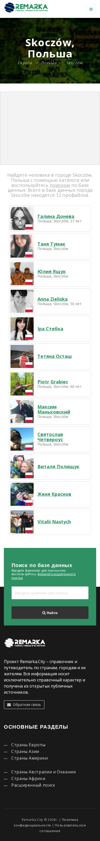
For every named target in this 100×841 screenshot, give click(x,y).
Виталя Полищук (58, 466)
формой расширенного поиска (44, 576)
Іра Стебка (50, 329)
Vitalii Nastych (54, 522)
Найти (52, 613)
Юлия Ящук (51, 271)
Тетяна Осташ (54, 356)
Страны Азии (25, 751)
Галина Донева (55, 216)
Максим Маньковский (53, 409)
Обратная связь (26, 704)
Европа (25, 62)
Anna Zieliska (52, 299)
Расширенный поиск (33, 785)
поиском (60, 185)
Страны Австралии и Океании (43, 772)
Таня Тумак (51, 244)
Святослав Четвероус (50, 436)
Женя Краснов (54, 494)
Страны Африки (28, 778)
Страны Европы (28, 745)
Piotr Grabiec (52, 382)
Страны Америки (29, 758)
